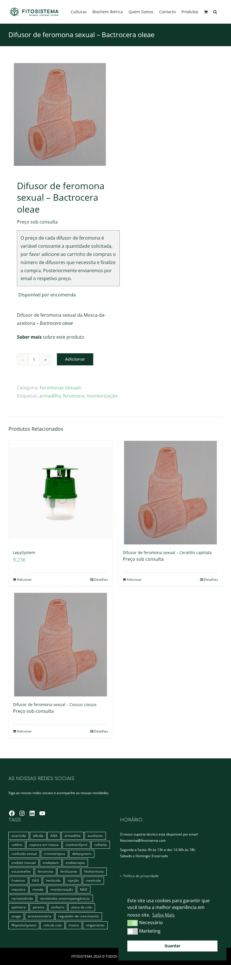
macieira (18, 889)
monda (37, 889)
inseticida (93, 880)
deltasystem (81, 853)
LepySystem (24, 552)
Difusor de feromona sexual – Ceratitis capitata (167, 552)
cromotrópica (54, 853)
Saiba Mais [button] (163, 915)
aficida (38, 835)
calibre (17, 844)
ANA (53, 835)
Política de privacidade (141, 876)
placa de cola (81, 907)
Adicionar (75, 359)
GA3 (35, 880)
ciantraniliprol (76, 844)
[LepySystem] (60, 492)
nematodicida (22, 898)
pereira (38, 907)
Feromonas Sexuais (60, 388)
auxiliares (95, 835)
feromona (73, 396)
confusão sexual (24, 853)
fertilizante (68, 871)
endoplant (51, 862)
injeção (73, 880)
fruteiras (18, 880)
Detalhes (101, 579)
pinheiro (57, 907)
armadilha (50, 396)
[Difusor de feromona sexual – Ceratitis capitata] (170, 492)
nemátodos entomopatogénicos (65, 898)
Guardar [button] (172, 945)
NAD (83, 889)
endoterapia (75, 862)
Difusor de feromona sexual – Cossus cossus (55, 704)
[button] (215, 12)
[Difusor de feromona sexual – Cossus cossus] (60, 644)
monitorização (101, 396)
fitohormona (94, 871)
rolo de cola (52, 925)
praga (16, 916)
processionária (39, 916)
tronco (74, 925)
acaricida (19, 835)
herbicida (53, 880)
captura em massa (44, 844)
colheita (100, 844)
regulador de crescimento (78, 916)
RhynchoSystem (24, 925)
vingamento (95, 925)
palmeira (19, 907)
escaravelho (21, 871)
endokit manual (24, 862)
